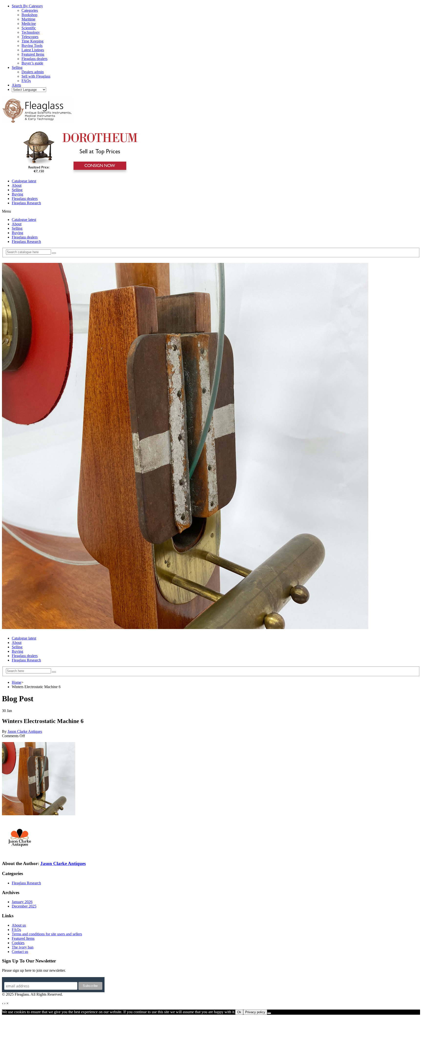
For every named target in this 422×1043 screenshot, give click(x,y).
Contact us (20, 952)
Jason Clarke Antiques (25, 731)
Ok (239, 1012)
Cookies (18, 943)
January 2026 (22, 902)
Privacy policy (255, 1012)
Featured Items (23, 938)
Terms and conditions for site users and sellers (47, 934)
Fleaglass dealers (25, 198)
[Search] (54, 253)
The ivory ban (22, 947)
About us (19, 925)
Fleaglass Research (26, 203)
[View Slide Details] (79, 173)
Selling (17, 190)
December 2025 (24, 906)
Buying (17, 194)
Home (16, 682)
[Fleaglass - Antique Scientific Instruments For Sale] (37, 120)
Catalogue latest (24, 181)
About (16, 185)
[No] (269, 1013)
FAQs (16, 930)
